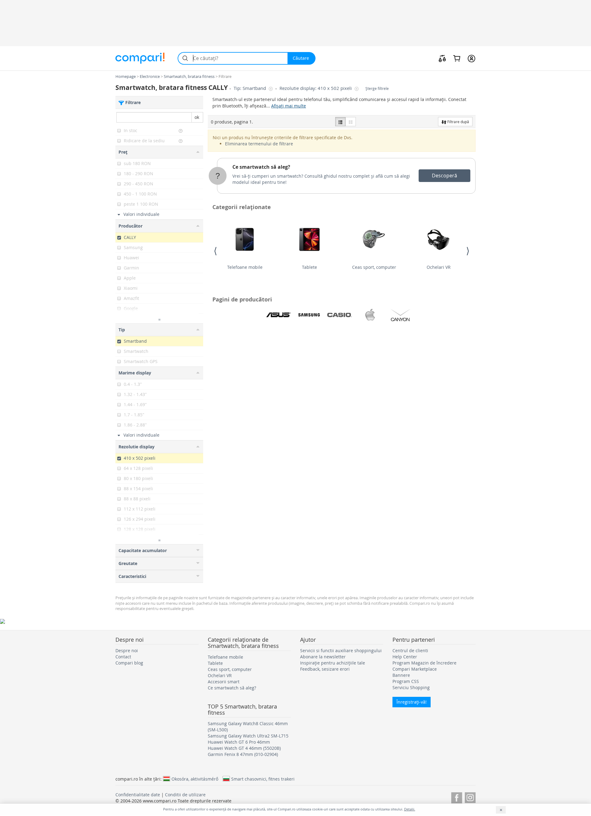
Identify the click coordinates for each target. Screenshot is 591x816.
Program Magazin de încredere (424, 663)
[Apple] (370, 315)
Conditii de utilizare (185, 795)
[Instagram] (470, 797)
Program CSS (405, 681)
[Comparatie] (442, 58)
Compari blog (129, 663)
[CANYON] (400, 315)
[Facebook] (456, 797)
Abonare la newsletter (323, 657)
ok (197, 117)
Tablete (309, 267)
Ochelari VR (439, 267)
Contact (123, 657)
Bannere (401, 675)
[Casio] (339, 315)
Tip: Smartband (250, 88)
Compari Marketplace (414, 669)
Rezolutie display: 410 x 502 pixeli (316, 88)
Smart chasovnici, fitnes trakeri (263, 779)
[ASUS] (278, 315)
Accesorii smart (223, 682)
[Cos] (457, 58)
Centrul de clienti (410, 650)
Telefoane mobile (245, 267)
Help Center (404, 657)
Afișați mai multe (288, 106)
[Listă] (340, 121)
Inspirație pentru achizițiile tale (332, 663)
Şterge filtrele (377, 88)
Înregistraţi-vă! (411, 702)
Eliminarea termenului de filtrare (259, 144)
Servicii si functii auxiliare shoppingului (341, 650)
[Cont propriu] (471, 58)
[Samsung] (309, 315)
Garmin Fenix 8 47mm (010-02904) (243, 754)
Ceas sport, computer (374, 267)
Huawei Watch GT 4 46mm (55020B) (244, 748)
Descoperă (444, 175)
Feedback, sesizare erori (325, 669)
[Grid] (350, 121)
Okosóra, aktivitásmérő (194, 779)
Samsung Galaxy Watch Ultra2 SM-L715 (248, 736)
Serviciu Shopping (411, 687)
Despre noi (126, 650)
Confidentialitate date (137, 795)
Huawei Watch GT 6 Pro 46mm (239, 742)
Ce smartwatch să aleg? (261, 167)
